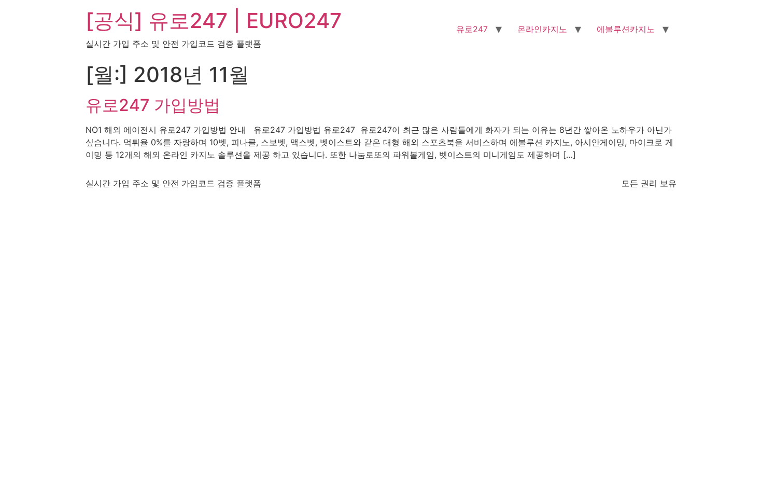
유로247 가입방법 (153, 105)
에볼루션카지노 (626, 29)
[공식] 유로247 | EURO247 (214, 20)
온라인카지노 (542, 29)
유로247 (472, 29)
